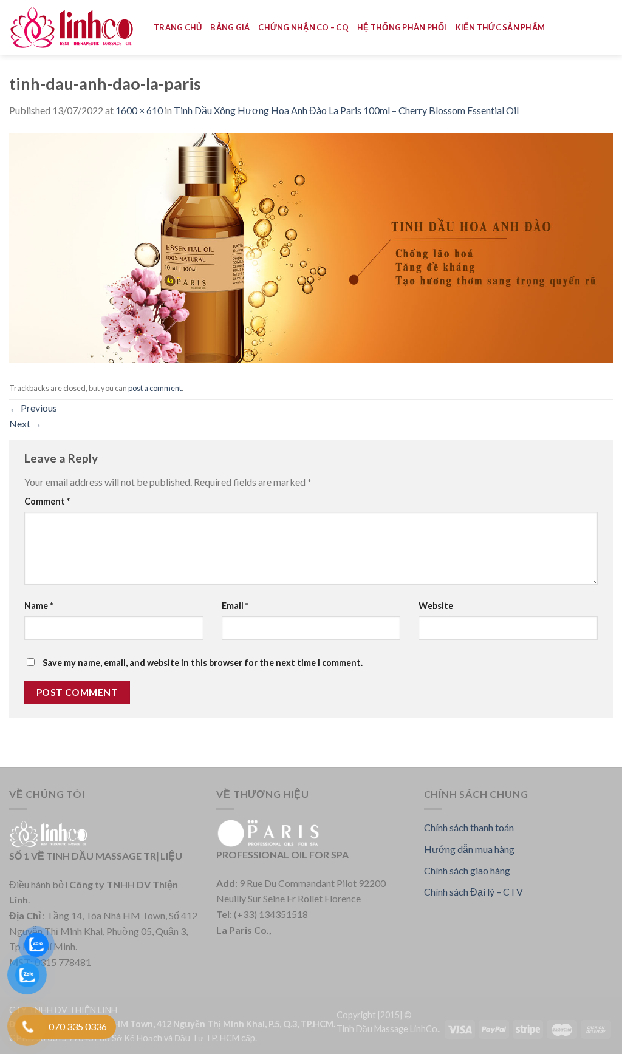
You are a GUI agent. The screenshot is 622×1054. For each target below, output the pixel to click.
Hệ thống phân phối (402, 27)
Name (38, 605)
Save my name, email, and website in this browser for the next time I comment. (203, 663)
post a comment (155, 388)
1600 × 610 (139, 110)
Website (436, 605)
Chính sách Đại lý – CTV (473, 891)
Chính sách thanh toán (469, 827)
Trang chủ (178, 27)
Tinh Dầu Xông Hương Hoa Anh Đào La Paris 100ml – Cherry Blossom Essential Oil (346, 110)
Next (25, 423)
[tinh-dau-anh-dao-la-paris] (311, 246)
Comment (47, 501)
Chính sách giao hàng (467, 870)
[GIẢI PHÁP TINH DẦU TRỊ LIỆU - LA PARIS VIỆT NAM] (72, 27)
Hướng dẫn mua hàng (469, 849)
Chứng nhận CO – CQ (303, 27)
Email (235, 605)
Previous (33, 407)
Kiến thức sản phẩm (500, 27)
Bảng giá (230, 27)
